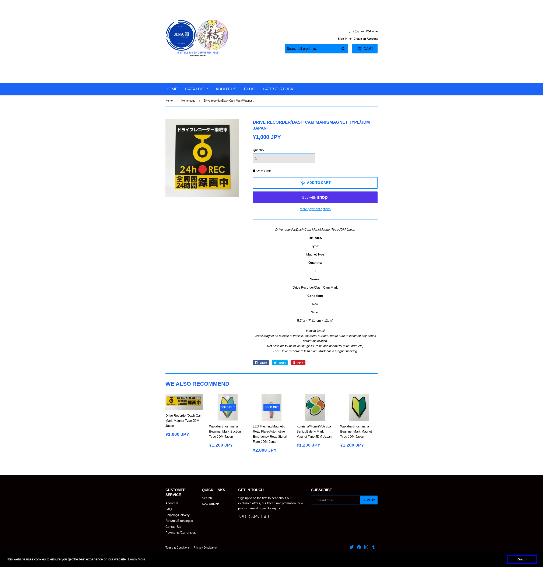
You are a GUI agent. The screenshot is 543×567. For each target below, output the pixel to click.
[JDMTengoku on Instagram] (366, 547)
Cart (368, 48)
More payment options (315, 209)
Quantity (258, 150)
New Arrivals (211, 504)
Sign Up (369, 500)
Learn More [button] (136, 559)
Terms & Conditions (177, 547)
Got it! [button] (522, 559)
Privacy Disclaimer (205, 547)
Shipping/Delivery (177, 515)
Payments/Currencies (180, 532)
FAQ (168, 509)
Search (207, 498)
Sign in (342, 38)
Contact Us (173, 526)
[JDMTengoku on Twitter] (352, 547)
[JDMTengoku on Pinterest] (359, 547)
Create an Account (366, 38)
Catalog (195, 89)
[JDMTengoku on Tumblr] (373, 547)
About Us (226, 89)
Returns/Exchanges (179, 520)
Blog (249, 89)
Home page (188, 100)
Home (171, 89)
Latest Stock (278, 89)
